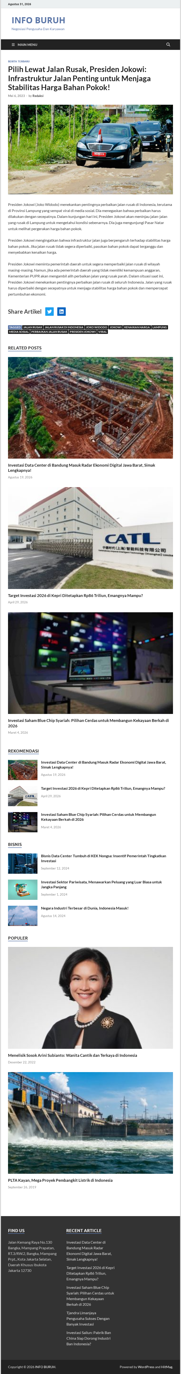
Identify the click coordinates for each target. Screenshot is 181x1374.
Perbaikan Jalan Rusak (49, 331)
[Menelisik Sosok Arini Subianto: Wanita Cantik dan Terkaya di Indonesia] (90, 997)
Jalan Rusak (32, 327)
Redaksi (38, 96)
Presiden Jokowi (83, 331)
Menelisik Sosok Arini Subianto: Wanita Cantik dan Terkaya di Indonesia (72, 1055)
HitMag (166, 1367)
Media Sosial (19, 331)
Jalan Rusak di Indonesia (64, 327)
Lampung (159, 327)
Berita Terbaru (19, 61)
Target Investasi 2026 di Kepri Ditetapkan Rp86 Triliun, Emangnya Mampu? (75, 595)
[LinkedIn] (61, 311)
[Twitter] (49, 311)
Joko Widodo (96, 327)
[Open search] (168, 44)
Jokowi (116, 327)
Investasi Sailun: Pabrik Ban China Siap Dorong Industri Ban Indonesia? (88, 1338)
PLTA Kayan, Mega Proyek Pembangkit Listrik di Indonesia (60, 1180)
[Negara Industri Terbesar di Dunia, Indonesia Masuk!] (22, 908)
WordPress (146, 1367)
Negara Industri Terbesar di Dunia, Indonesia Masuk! (85, 908)
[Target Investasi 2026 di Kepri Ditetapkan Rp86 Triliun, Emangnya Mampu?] (90, 539)
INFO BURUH (39, 20)
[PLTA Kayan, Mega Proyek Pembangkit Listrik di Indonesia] (90, 1122)
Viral (102, 331)
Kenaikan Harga (137, 327)
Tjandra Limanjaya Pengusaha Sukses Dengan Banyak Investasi (88, 1318)
